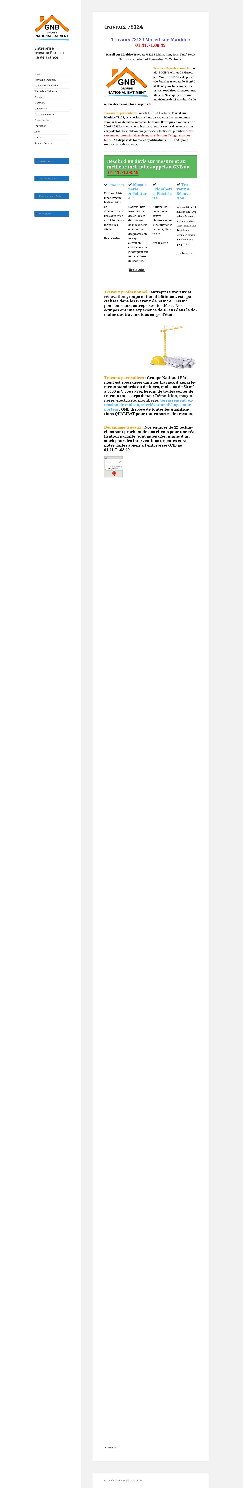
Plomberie (40, 97)
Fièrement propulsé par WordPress (123, 1480)
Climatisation (41, 120)
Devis (37, 131)
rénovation (190, 225)
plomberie (180, 131)
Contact (38, 137)
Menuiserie (40, 108)
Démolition (130, 131)
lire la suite (112, 238)
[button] (114, 473)
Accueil (38, 74)
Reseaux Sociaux (43, 143)
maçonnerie (147, 131)
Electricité (40, 102)
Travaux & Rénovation (46, 85)
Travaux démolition (45, 79)
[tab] (51, 161)
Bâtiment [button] (112, 1447)
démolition (114, 202)
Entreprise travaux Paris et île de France (49, 53)
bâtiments (185, 230)
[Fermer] (119, 462)
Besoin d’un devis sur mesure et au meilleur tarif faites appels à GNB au (148, 166)
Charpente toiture (44, 114)
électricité (164, 131)
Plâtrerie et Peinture (45, 91)
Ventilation (40, 125)
